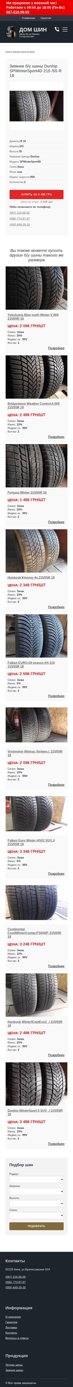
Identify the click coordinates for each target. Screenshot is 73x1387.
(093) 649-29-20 (20, 224)
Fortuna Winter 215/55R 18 (27, 492)
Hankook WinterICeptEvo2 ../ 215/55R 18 (35, 1023)
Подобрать (36, 1226)
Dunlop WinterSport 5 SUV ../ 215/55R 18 (35, 1112)
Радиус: (14, 1173)
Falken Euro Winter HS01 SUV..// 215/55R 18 (31, 842)
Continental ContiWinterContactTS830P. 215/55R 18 (34, 932)
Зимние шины (14, 1370)
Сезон (13, 1209)
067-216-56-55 (17, 12)
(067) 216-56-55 (20, 212)
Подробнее (56, 348)
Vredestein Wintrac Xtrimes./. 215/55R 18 (35, 753)
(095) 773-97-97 (20, 218)
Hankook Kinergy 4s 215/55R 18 (31, 577)
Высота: (14, 1197)
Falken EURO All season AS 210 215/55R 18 (31, 664)
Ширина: (14, 1185)
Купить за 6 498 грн (36, 194)
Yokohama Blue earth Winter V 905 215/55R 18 (33, 316)
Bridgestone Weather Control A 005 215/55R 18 (34, 405)
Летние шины (14, 1364)
